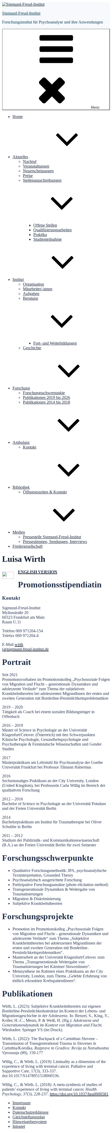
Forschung (21, 388)
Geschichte (32, 348)
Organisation (33, 284)
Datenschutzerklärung (30, 1112)
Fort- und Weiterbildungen (55, 343)
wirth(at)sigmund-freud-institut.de (25, 646)
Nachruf (29, 161)
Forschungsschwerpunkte (44, 393)
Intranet (19, 1126)
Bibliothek (21, 487)
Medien (19, 532)
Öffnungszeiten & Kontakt (45, 492)
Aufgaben (31, 293)
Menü (95, 107)
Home (18, 116)
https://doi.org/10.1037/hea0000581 (79, 1094)
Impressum (21, 1103)
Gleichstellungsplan (29, 1117)
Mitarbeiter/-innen (37, 289)
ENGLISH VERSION (37, 572)
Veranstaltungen (36, 166)
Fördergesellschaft (27, 546)
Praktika (40, 234)
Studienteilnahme (47, 239)
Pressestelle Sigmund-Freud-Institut (52, 537)
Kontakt (29, 447)
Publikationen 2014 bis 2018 (46, 402)
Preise (28, 175)
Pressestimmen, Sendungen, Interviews (55, 541)
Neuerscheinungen (38, 171)
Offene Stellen (45, 225)
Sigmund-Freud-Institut (21, 13)
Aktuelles (20, 157)
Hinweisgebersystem (30, 1121)
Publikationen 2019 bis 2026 (46, 397)
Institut (18, 279)
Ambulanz (21, 442)
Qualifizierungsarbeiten (52, 230)
